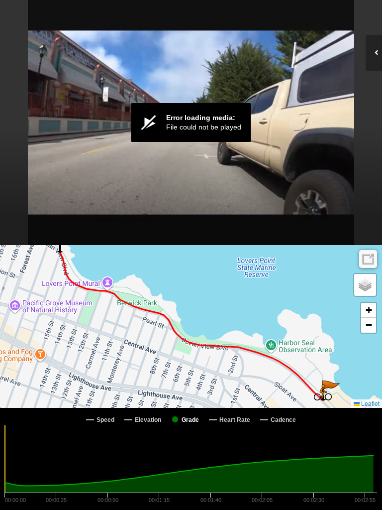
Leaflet (370, 403)
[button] (323, 392)
